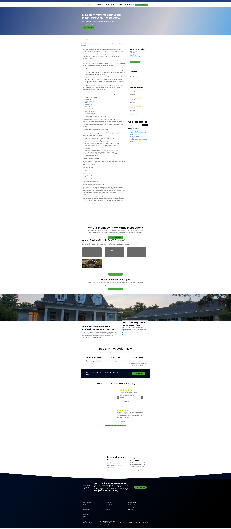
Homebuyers (108, 509)
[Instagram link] (133, 58)
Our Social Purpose (86, 509)
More (129, 511)
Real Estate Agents (109, 4)
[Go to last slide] (118, 397)
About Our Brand (86, 507)
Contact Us (135, 62)
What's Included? (109, 504)
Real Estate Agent (109, 511)
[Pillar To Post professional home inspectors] (87, 4)
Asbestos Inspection (132, 502)
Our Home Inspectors (110, 507)
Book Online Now (141, 4)
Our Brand (119, 4)
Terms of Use (111, 524)
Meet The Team (85, 514)
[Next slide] (142, 397)
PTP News (85, 511)
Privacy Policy (104, 524)
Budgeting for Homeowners (137, 136)
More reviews (133, 114)
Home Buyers (99, 4)
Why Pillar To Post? (86, 504)
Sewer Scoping (131, 509)
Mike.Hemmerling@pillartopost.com (137, 56)
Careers (84, 516)
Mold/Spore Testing (132, 504)
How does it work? (109, 502)
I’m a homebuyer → (112, 470)
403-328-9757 (134, 55)
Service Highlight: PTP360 (136, 131)
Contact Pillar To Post (87, 502)
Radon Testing (88, 104)
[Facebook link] (131, 58)
